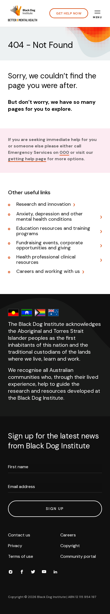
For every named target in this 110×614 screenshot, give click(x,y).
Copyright (70, 545)
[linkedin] (55, 572)
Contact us (19, 535)
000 (64, 152)
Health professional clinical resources (46, 259)
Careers (68, 535)
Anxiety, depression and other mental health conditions (49, 216)
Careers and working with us (48, 271)
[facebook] (21, 572)
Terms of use (20, 556)
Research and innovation (43, 204)
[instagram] (10, 572)
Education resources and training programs (53, 231)
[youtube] (44, 572)
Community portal (78, 556)
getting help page (27, 159)
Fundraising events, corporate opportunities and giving (49, 245)
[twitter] (32, 572)
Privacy (15, 545)
